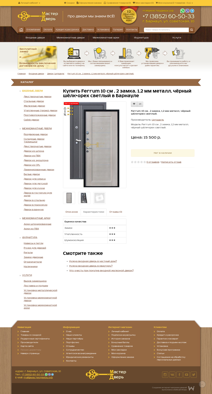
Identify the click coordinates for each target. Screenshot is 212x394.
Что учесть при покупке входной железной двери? (101, 270)
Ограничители (33, 262)
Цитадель (158, 120)
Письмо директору (31, 350)
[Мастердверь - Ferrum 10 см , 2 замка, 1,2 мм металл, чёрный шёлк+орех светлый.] (38, 16)
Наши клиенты (74, 335)
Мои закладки (119, 350)
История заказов (120, 339)
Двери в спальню (34, 200)
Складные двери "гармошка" (34, 140)
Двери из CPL (32, 165)
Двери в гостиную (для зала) (38, 194)
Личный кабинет (120, 331)
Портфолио (72, 342)
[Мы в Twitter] (194, 375)
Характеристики (93, 212)
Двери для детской (36, 183)
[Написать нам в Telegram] (192, 11)
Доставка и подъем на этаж (171, 342)
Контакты (71, 361)
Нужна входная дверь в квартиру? (91, 266)
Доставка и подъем (36, 286)
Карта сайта (27, 346)
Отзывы (70, 346)
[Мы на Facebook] (179, 375)
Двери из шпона (34, 151)
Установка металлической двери (40, 291)
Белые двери (32, 174)
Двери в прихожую (35, 205)
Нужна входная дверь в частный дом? (93, 261)
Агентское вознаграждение (81, 353)
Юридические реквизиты (79, 357)
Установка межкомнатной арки (40, 306)
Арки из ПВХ (31, 229)
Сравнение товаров (122, 346)
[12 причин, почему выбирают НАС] (131, 13)
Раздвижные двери (36, 134)
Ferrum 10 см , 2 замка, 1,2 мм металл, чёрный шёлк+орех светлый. (101, 74)
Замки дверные (33, 257)
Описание (71, 212)
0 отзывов (153, 162)
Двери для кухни (34, 188)
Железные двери (34, 106)
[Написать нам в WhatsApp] (182, 11)
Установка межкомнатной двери (40, 299)
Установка (162, 346)
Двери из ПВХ (32, 156)
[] (174, 3)
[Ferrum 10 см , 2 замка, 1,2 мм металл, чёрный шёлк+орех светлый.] (94, 144)
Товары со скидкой (31, 335)
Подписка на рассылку (123, 335)
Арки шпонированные (37, 224)
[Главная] (21, 29)
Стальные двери (34, 101)
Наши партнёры (74, 339)
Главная (22, 74)
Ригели (28, 252)
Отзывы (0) (115, 212)
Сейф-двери (31, 120)
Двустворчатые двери (37, 96)
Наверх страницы (30, 353)
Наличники (31, 266)
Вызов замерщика (35, 281)
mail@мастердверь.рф (158, 10)
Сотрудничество (75, 350)
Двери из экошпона (36, 160)
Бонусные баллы (120, 342)
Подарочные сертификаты (35, 339)
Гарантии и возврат (167, 339)
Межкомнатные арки (106, 38)
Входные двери (35, 38)
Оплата (161, 331)
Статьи (160, 353)
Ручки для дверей (35, 248)
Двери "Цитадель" (55, 74)
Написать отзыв (171, 162)
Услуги (176, 38)
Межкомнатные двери (71, 38)
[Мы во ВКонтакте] (172, 375)
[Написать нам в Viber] (187, 11)
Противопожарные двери (40, 115)
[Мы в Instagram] (165, 375)
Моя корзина (118, 353)
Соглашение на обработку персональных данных (171, 358)
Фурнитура (141, 38)
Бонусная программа (168, 350)
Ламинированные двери (39, 170)
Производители (29, 342)
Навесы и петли (33, 243)
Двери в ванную (34, 209)
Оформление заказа (122, 357)
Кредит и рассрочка (168, 335)
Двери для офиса (35, 179)
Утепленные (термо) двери (40, 110)
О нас (69, 331)
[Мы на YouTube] (186, 375)
